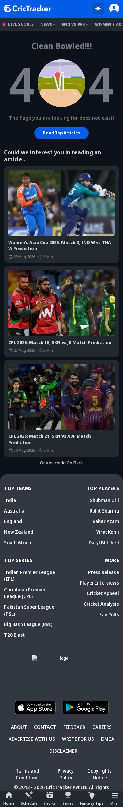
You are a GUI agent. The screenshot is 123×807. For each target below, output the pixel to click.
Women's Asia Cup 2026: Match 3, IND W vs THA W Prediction (59, 245)
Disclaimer (63, 751)
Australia (14, 510)
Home (8, 803)
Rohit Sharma (104, 510)
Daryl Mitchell (103, 542)
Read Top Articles (61, 133)
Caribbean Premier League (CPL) (25, 593)
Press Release (103, 572)
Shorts (50, 803)
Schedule (29, 803)
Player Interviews (99, 582)
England (13, 521)
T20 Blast (14, 635)
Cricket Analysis (101, 604)
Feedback (74, 727)
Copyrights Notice (99, 774)
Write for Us (78, 739)
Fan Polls (109, 614)
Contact (45, 727)
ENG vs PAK (73, 24)
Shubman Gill (104, 500)
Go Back (75, 463)
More (114, 803)
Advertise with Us (32, 739)
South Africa (17, 542)
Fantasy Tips (92, 803)
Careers (102, 727)
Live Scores (21, 24)
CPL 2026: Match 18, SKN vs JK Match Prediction (59, 342)
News (46, 24)
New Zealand (18, 532)
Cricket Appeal (103, 593)
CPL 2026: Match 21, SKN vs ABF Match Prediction (49, 439)
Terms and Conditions (28, 774)
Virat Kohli (107, 532)
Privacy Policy (66, 774)
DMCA (108, 739)
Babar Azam (106, 521)
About (19, 727)
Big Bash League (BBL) (28, 624)
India (10, 500)
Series (68, 803)
